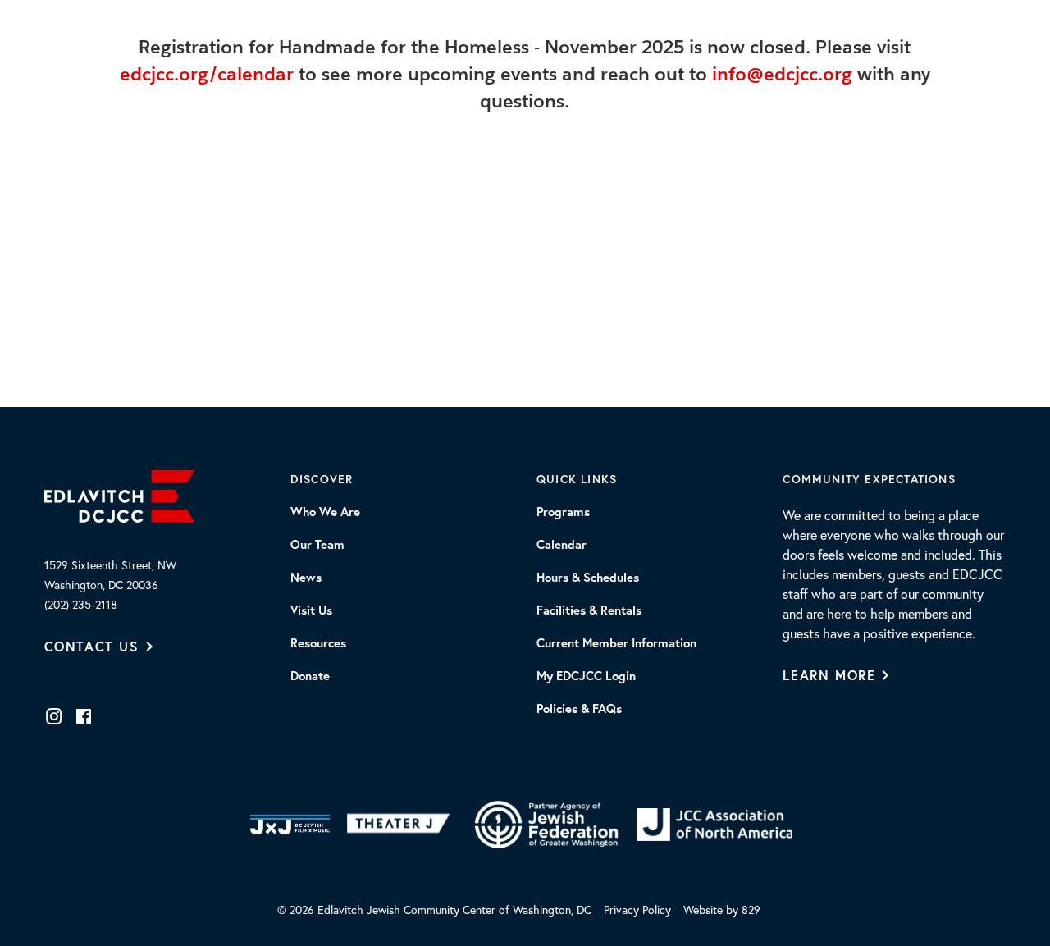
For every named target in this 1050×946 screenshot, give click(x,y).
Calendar (561, 544)
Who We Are (325, 512)
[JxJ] (290, 824)
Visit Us (311, 610)
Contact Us (91, 646)
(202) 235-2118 (80, 604)
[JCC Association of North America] (714, 825)
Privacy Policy (637, 910)
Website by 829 (721, 910)
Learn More (829, 674)
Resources (318, 643)
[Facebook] (84, 716)
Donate (310, 676)
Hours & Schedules (587, 577)
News (306, 577)
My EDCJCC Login (586, 676)
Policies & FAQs (579, 708)
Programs (563, 512)
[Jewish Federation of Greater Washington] (546, 824)
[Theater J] (401, 824)
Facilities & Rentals (588, 610)
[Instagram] (54, 716)
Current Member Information (616, 643)
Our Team (317, 544)
